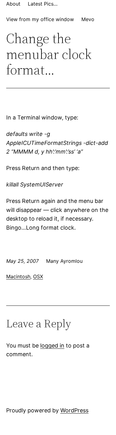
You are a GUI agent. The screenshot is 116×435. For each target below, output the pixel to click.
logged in (52, 345)
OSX (38, 276)
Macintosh (18, 276)
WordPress (74, 410)
